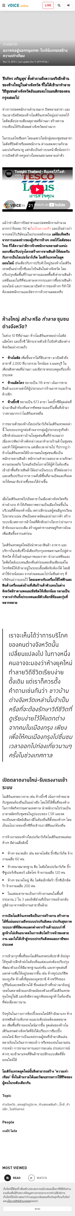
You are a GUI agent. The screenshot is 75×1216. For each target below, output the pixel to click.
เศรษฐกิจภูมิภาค (27, 1104)
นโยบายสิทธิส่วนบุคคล (18, 1201)
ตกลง (37, 1208)
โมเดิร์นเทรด (17, 1109)
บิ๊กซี (62, 1104)
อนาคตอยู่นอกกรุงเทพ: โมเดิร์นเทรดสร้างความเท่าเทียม (35, 53)
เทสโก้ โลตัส (9, 1131)
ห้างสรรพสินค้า (49, 1104)
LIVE (48, 5)
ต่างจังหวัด (10, 44)
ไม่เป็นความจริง (41, 229)
